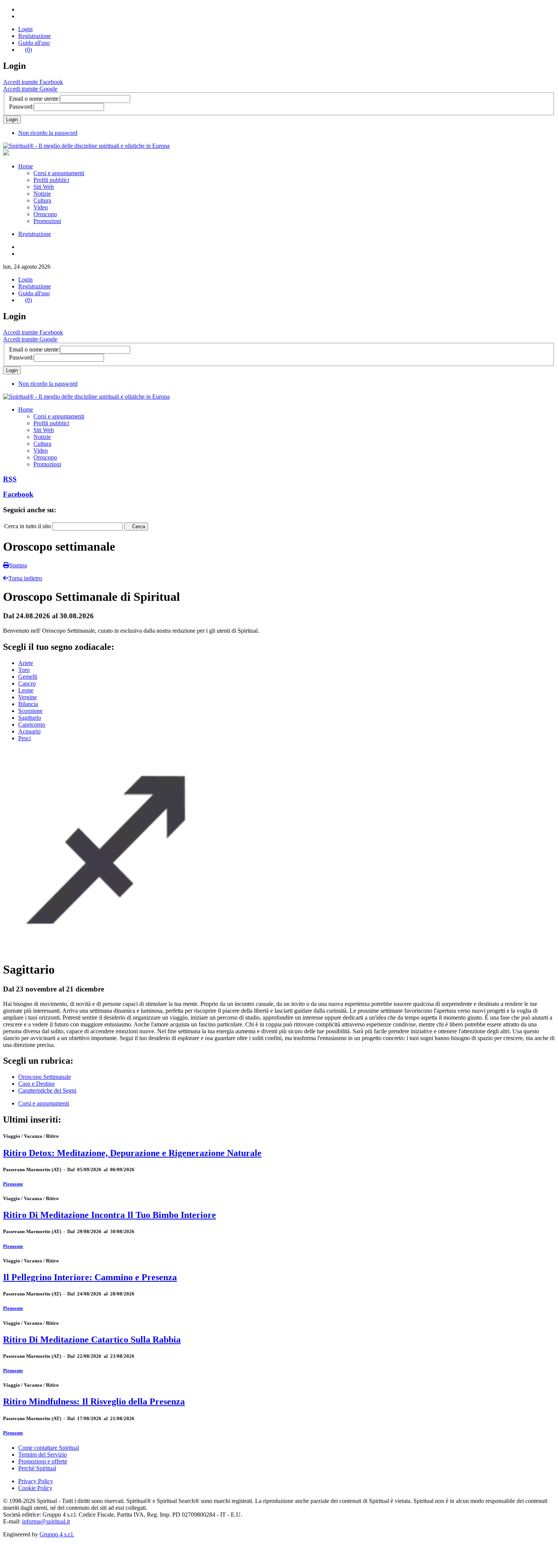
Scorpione (30, 711)
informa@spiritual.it (46, 1521)
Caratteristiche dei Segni (47, 1090)
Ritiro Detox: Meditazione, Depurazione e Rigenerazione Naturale (132, 1153)
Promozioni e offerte (42, 1461)
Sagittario (29, 717)
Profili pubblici (51, 180)
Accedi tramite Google (30, 89)
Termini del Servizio (42, 1454)
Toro (24, 670)
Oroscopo (45, 214)
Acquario (29, 731)
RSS (10, 479)
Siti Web (43, 187)
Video (40, 207)
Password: (21, 106)
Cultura (42, 200)
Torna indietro (25, 578)
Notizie (42, 193)
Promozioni (47, 221)
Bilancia (28, 704)
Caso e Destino (36, 1083)
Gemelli (27, 676)
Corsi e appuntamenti (58, 173)
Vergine (27, 697)
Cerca (138, 526)
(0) (28, 49)
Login (25, 29)
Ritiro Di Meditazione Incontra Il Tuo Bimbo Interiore (109, 1215)
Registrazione (34, 36)
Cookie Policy (35, 1488)
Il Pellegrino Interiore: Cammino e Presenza (90, 1277)
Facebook (18, 494)
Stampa (18, 565)
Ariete (25, 663)
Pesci (24, 738)
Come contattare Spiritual (48, 1447)
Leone (25, 690)
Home (25, 166)
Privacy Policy (35, 1481)
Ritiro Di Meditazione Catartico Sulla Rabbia (92, 1339)
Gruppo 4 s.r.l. (56, 1534)
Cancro (27, 683)
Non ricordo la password (47, 133)
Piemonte (13, 1184)
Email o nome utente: (34, 98)
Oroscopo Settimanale (44, 1077)
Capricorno (31, 724)
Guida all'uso (34, 43)
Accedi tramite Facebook (33, 82)
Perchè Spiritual (37, 1468)
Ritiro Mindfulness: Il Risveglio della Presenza (94, 1401)
